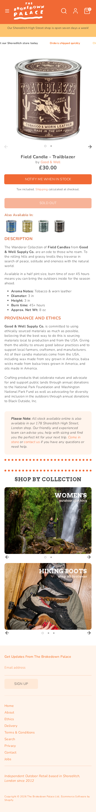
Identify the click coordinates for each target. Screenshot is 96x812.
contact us (32, 442)
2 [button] (51, 146)
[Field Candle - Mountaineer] (11, 226)
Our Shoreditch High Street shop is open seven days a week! (48, 28)
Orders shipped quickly (56, 43)
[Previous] (6, 147)
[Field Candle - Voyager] (43, 226)
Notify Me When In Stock (48, 179)
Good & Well (51, 162)
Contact (10, 752)
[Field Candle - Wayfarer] (59, 226)
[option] (48, 28)
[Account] (75, 8)
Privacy (10, 746)
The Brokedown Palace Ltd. (43, 796)
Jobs (7, 759)
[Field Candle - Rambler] (27, 226)
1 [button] (45, 146)
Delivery (10, 726)
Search (9, 739)
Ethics (9, 719)
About (9, 712)
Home (9, 706)
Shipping (41, 189)
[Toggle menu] (7, 10)
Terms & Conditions (19, 732)
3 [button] (53, 633)
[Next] (90, 147)
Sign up (21, 684)
